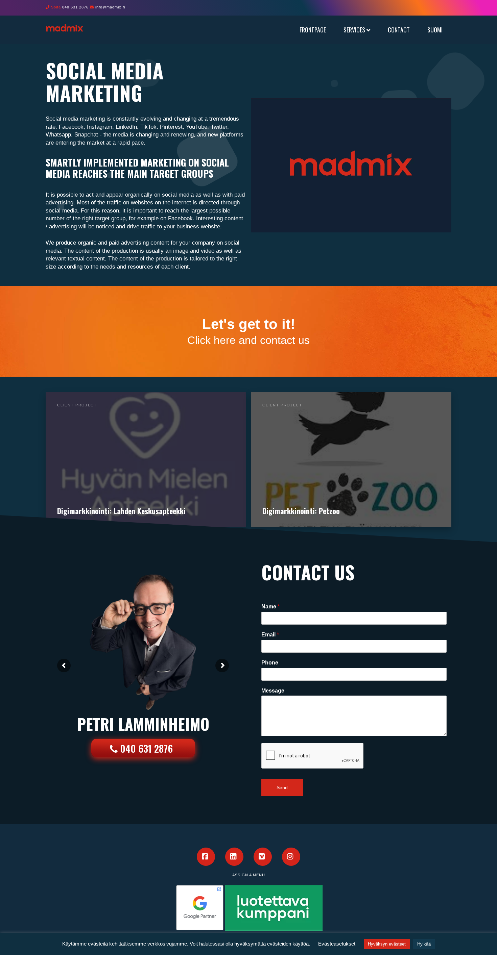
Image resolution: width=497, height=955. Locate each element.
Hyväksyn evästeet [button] (387, 944)
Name (270, 606)
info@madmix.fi (110, 7)
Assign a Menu (248, 875)
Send (282, 787)
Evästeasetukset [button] (336, 944)
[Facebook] (206, 857)
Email (270, 634)
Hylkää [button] (424, 944)
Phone (269, 662)
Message (272, 691)
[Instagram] (291, 857)
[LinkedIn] (234, 857)
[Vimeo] (263, 857)
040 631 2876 (75, 7)
